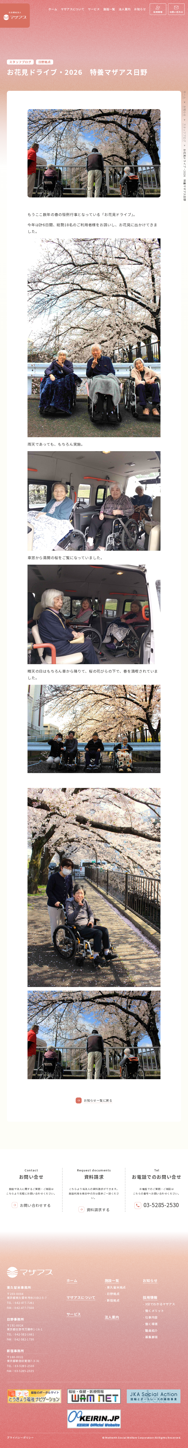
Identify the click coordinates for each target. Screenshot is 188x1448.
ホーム (52, 9)
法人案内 (124, 9)
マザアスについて (72, 9)
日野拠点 (44, 62)
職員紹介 (151, 1330)
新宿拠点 (113, 1300)
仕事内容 (151, 1317)
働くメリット (154, 1310)
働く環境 (151, 1324)
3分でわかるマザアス (160, 1304)
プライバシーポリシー (20, 1437)
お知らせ (140, 9)
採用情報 (157, 12)
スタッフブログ (20, 62)
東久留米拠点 (116, 1287)
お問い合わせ (176, 12)
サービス (94, 9)
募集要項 (151, 1337)
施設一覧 (109, 9)
